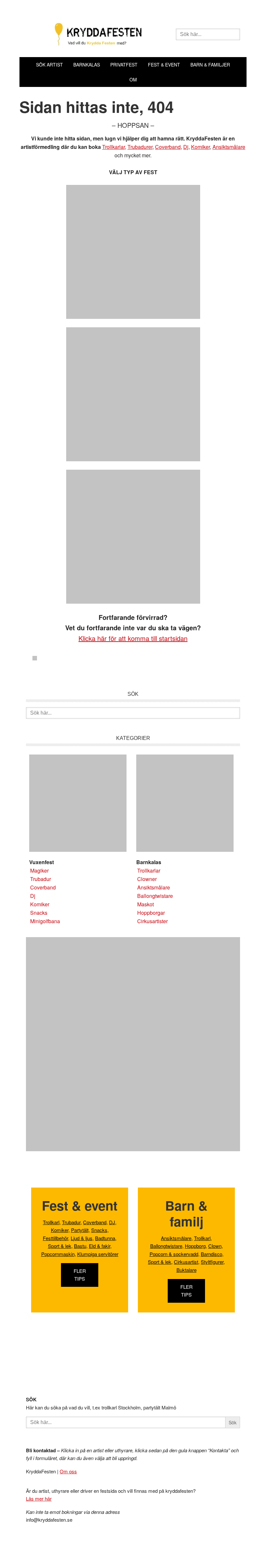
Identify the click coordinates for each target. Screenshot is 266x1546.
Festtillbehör (55, 1238)
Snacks (38, 912)
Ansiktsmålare (228, 147)
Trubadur (40, 879)
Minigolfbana (45, 921)
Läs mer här (39, 1498)
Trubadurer (139, 147)
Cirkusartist (186, 1261)
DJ (112, 1222)
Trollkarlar (113, 147)
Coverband (168, 147)
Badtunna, (105, 1238)
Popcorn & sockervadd (174, 1253)
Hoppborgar (151, 912)
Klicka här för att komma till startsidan (133, 638)
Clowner (147, 879)
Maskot (145, 904)
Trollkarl (51, 1222)
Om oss (68, 1471)
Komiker (200, 147)
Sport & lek (59, 1245)
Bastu (80, 1245)
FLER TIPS (80, 1274)
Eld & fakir (99, 1245)
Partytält (80, 1229)
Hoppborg (195, 1245)
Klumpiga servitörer (97, 1253)
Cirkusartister (152, 921)
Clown (215, 1245)
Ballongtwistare (155, 896)
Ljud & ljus (81, 1238)
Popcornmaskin (58, 1253)
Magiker (39, 870)
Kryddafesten (97, 35)
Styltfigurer (212, 1261)
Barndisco (211, 1253)
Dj (185, 147)
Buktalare (186, 1269)
